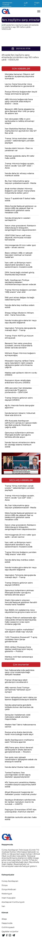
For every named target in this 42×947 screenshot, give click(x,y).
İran (3, 906)
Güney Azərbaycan (10, 881)
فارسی (25, 4)
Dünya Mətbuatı (9, 889)
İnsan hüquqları (9, 898)
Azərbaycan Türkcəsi (7, 4)
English (36, 4)
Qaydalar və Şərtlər (10, 932)
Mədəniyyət (7, 894)
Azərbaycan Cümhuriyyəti (13, 902)
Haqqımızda (7, 923)
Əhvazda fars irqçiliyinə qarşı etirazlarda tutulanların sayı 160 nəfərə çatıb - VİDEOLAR (20, 57)
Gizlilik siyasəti (8, 927)
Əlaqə (4, 919)
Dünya (4, 885)
